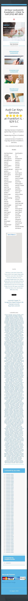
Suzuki (9, 274)
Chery (16, 289)
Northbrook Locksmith (10, 346)
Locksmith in (8, 563)
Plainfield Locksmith (9, 412)
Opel (18, 288)
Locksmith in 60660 (10, 483)
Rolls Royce (8, 272)
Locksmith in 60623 (10, 532)
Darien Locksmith (15, 456)
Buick (22, 274)
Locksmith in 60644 (10, 501)
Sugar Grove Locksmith (18, 409)
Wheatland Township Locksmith (16, 376)
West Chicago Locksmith (9, 327)
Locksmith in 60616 (10, 491)
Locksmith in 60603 (10, 477)
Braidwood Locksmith (18, 386)
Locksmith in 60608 (10, 502)
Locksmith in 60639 (10, 546)
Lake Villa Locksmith (19, 423)
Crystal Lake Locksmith (18, 366)
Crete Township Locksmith (16, 436)
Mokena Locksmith (8, 377)
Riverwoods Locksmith (18, 412)
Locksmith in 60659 (10, 495)
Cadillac (21, 279)
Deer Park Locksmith (19, 395)
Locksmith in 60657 (10, 484)
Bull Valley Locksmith (17, 315)
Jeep (22, 284)
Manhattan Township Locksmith (12, 446)
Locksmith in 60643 (10, 514)
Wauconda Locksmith (9, 433)
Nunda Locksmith (8, 413)
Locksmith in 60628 (10, 528)
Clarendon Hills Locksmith (11, 458)
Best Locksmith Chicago (9, 582)
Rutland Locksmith (8, 409)
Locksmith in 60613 (10, 511)
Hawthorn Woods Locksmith (12, 316)
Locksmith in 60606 (10, 548)
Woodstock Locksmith (16, 352)
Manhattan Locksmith (13, 321)
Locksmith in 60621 (10, 516)
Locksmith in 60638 (10, 536)
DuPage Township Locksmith (11, 390)
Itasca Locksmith (14, 354)
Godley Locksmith (13, 445)
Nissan (15, 279)
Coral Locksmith (18, 378)
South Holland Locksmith (16, 457)
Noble (9, 281)
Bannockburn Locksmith (19, 450)
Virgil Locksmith (20, 360)
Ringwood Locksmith (18, 328)
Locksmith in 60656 (10, 525)
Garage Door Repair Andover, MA (14, 302)
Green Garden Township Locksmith (14, 439)
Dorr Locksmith (20, 445)
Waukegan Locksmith (8, 341)
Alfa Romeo (15, 277)
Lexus (12, 276)
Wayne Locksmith (14, 356)
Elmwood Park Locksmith (15, 420)
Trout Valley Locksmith (14, 405)
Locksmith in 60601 (10, 497)
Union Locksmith (15, 353)
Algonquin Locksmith (18, 432)
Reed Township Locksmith (15, 449)
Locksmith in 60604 (10, 494)
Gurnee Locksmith (8, 314)
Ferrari (16, 284)
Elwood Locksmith (13, 435)
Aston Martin (20, 286)
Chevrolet (10, 286)
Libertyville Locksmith (14, 335)
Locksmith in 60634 (10, 504)
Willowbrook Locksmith (11, 426)
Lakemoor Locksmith (16, 451)
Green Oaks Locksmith (14, 338)
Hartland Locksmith (8, 372)
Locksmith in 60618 (10, 526)
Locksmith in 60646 (10, 481)
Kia (23, 281)
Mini (21, 272)
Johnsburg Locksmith (9, 460)
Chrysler (18, 272)
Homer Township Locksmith (12, 430)
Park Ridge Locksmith (18, 345)
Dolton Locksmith (13, 402)
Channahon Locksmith (14, 404)
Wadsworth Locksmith (10, 347)
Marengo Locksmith (15, 417)
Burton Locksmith (8, 344)
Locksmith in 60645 (10, 475)
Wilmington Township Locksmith (12, 443)
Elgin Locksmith (8, 451)
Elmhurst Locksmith (10, 381)
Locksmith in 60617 (10, 490)
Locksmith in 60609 (10, 543)
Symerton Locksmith (19, 327)
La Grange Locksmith (9, 328)
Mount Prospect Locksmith (14, 438)
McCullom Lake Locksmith (11, 359)
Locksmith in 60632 (10, 522)
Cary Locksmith (18, 362)
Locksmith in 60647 (10, 488)
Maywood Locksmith (9, 384)
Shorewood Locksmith (9, 329)
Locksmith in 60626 (10, 498)
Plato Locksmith (17, 365)
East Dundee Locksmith (9, 387)
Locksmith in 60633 (10, 538)
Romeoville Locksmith (13, 398)
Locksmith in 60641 (10, 474)
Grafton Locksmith (14, 355)
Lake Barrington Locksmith (16, 340)
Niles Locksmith (7, 352)
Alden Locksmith (19, 462)
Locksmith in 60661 (10, 539)
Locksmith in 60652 (10, 508)
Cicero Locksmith (13, 360)
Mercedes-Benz (17, 282)
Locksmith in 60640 (10, 487)
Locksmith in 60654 (10, 500)
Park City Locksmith (13, 322)
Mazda (20, 281)
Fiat (9, 288)
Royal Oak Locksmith (14, 306)
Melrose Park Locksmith (16, 459)
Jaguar (16, 286)
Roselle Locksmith (17, 442)
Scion (14, 289)
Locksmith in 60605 (10, 524)
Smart (15, 272)
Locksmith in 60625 (10, 552)
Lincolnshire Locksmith (9, 345)
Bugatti (11, 279)
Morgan (20, 288)
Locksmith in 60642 (10, 512)
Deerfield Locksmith (17, 452)
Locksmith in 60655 (10, 531)
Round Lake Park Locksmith (16, 394)
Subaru (11, 288)
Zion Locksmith (13, 320)
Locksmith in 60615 (10, 485)
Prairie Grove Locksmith (15, 393)
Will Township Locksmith (10, 462)
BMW (11, 289)
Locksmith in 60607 (10, 521)
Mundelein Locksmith (9, 330)
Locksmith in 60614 (10, 480)
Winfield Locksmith (13, 337)
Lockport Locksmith (18, 460)
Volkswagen (7, 279)
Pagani (19, 274)
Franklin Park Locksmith (18, 413)
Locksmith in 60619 (10, 507)
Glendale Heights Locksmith (11, 379)
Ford (22, 282)
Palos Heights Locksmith (18, 410)
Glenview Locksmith (15, 350)
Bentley (5, 281)
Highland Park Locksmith (18, 377)
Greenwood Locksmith (17, 383)
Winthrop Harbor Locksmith (17, 342)
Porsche (12, 284)
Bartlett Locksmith (18, 341)
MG (11, 277)
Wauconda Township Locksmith (16, 388)
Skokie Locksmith (13, 348)
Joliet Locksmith (14, 324)
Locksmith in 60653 (10, 505)
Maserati (11, 282)
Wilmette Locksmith (16, 455)
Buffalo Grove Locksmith (14, 382)
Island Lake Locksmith (14, 441)
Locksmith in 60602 (10, 515)
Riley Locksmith (12, 403)
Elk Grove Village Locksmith (17, 422)
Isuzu (18, 279)
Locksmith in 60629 (10, 529)
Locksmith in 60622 (10, 509)
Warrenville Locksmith (14, 431)
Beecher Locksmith (14, 339)
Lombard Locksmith (8, 410)
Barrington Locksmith (18, 454)
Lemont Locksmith (16, 361)
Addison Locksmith (19, 329)
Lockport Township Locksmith (11, 334)
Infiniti (6, 288)
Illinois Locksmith (9, 396)
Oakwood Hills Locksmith (18, 358)
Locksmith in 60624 (10, 541)
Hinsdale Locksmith (13, 391)
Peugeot (15, 274)
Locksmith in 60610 (10, 492)
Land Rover (7, 276)
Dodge (5, 286)
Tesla (12, 274)
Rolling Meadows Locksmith (11, 434)
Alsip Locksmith (19, 346)
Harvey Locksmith (16, 314)
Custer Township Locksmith (16, 371)
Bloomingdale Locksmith (16, 333)
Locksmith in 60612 (10, 542)
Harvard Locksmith (14, 364)
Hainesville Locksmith (16, 425)
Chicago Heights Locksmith (15, 415)
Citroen (19, 277)
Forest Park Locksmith (9, 423)
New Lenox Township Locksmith (11, 368)
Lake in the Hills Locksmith (14, 375)
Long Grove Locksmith (14, 370)
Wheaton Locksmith (9, 411)
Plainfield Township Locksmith (11, 374)
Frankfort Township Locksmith (16, 326)
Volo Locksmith (14, 418)
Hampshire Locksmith (14, 318)
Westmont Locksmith (18, 411)
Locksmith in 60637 (10, 519)
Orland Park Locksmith (9, 454)
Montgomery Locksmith (15, 385)
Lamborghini (16, 281)
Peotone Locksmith (14, 444)
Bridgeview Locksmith (14, 349)
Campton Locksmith (17, 421)
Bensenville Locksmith (18, 461)
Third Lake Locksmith (17, 429)
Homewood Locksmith (14, 447)
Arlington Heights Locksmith (10, 397)
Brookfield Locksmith (18, 408)
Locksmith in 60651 (10, 518)
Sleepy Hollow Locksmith (9, 395)
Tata (17, 276)
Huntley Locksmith (19, 373)
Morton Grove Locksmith (14, 428)
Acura (15, 288)
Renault (9, 284)
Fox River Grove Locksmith (17, 344)
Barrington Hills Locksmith (10, 414)
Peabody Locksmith (14, 304)
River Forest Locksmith (14, 332)
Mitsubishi (7, 282)
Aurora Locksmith (16, 399)
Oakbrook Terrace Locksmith (16, 380)
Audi (12, 281)
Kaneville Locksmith (18, 351)
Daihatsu (20, 276)
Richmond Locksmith (16, 357)
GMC (13, 286)
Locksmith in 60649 (10, 533)
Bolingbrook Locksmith (14, 323)
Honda (19, 284)
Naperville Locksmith (9, 437)
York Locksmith (17, 330)
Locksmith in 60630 (10, 545)
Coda (12, 272)
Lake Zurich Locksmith (14, 331)
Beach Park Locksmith (9, 389)
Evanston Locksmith (15, 336)
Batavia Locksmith (18, 396)
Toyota (6, 274)
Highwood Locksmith (14, 407)
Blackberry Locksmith (9, 363)
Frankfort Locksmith (10, 378)
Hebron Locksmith (14, 406)
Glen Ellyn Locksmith (18, 433)
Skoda (5, 284)
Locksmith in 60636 (10, 478)
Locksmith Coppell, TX (14, 300)
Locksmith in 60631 (10, 550)
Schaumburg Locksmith (14, 369)
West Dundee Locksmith (10, 373)
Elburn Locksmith (8, 361)
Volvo (15, 276)
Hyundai (8, 277)
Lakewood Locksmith (8, 461)
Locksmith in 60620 (10, 549)
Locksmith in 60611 (10, 535)
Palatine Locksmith (14, 325)
